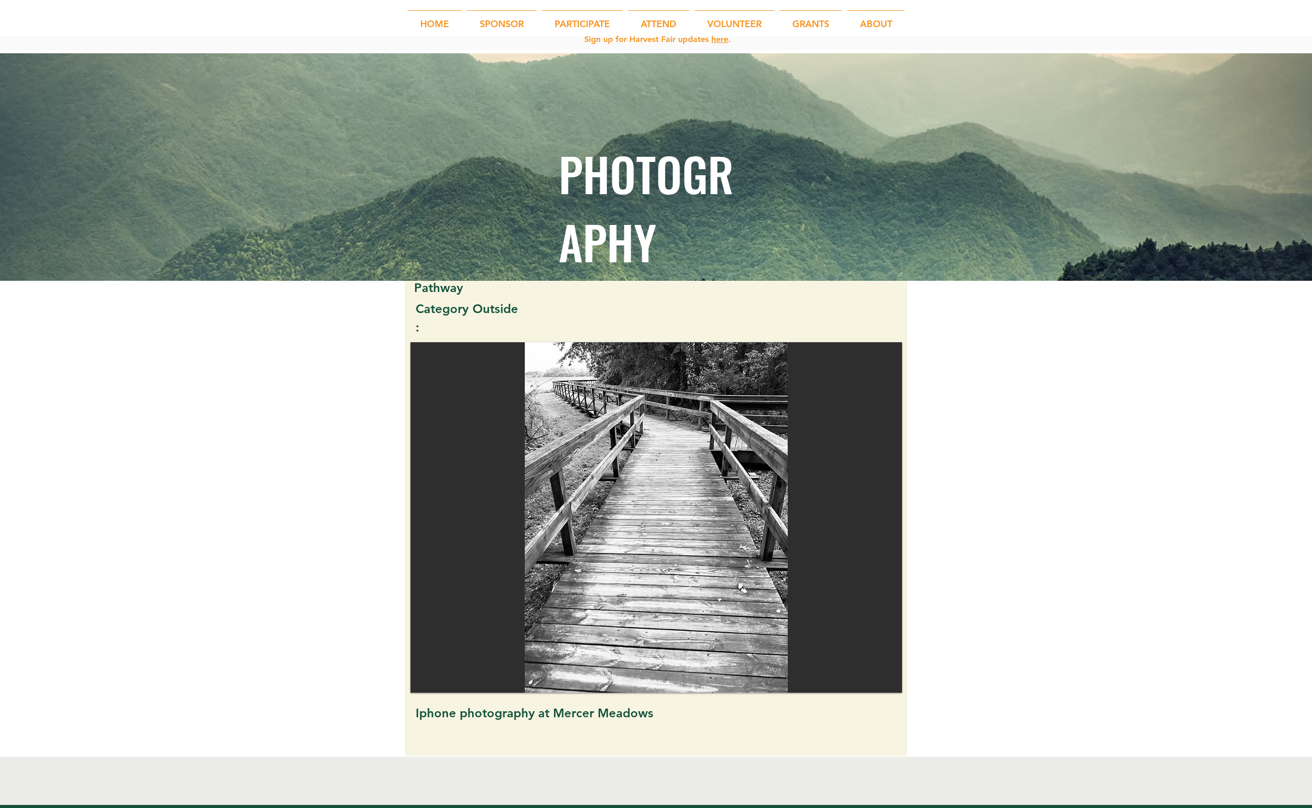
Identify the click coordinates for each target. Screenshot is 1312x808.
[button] (582, 19)
